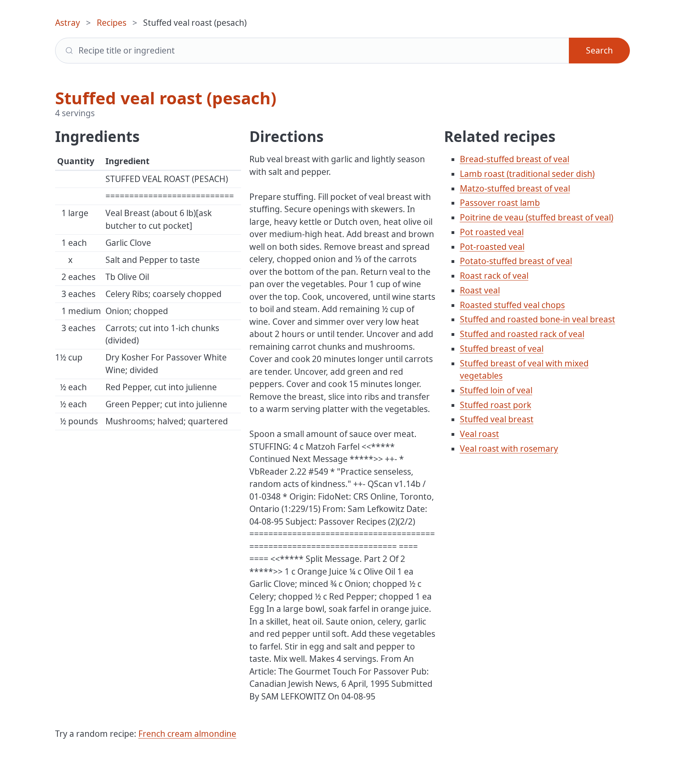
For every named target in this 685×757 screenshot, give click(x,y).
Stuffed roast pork (495, 404)
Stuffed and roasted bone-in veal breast (537, 319)
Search (599, 50)
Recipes (111, 22)
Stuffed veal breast (497, 419)
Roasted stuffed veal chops (512, 304)
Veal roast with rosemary (509, 448)
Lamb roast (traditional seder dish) (527, 173)
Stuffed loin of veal (496, 390)
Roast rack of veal (494, 275)
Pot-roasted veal (492, 246)
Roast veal (480, 290)
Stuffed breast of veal (501, 348)
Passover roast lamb (500, 202)
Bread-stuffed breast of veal (514, 159)
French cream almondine (187, 733)
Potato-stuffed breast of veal (516, 260)
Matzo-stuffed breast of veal (515, 188)
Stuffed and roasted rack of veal (522, 333)
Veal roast (479, 433)
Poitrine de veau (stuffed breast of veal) (536, 217)
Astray (67, 22)
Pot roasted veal (492, 232)
